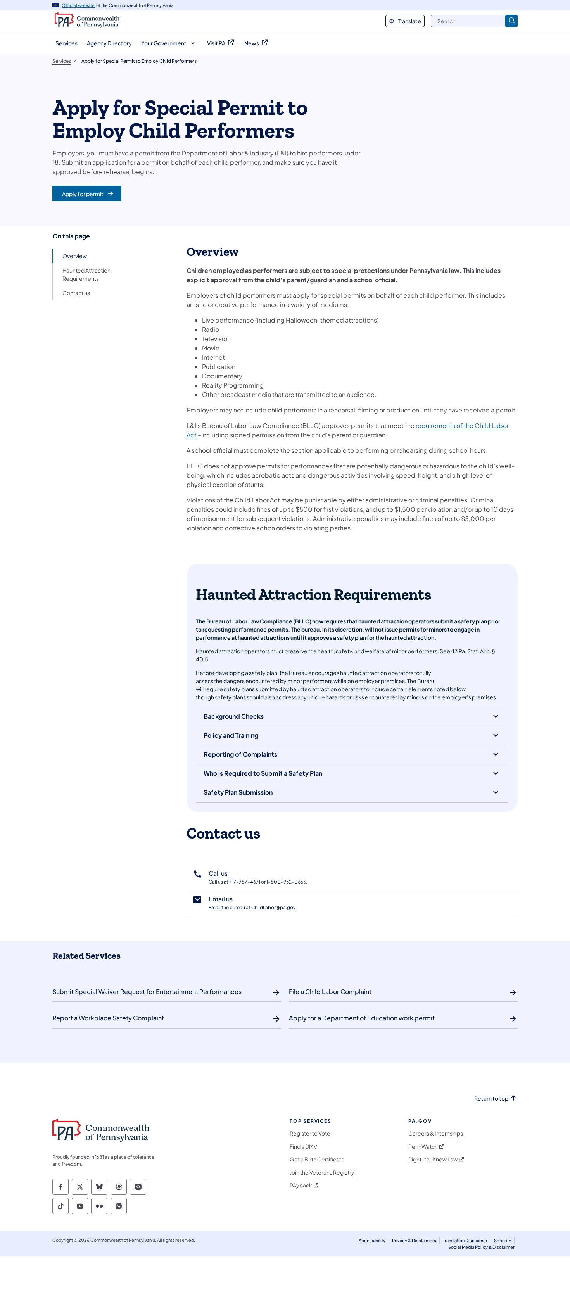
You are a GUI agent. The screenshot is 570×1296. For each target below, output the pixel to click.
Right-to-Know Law (433, 1159)
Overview (74, 255)
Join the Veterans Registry (322, 1172)
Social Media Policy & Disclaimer (481, 1246)
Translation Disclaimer (465, 1240)
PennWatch (423, 1146)
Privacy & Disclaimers (414, 1240)
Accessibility (372, 1240)
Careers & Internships (435, 1133)
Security (502, 1240)
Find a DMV (303, 1146)
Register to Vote (310, 1133)
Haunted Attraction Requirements (86, 274)
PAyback (301, 1185)
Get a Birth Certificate (317, 1159)
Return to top (491, 1098)
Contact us (76, 292)
